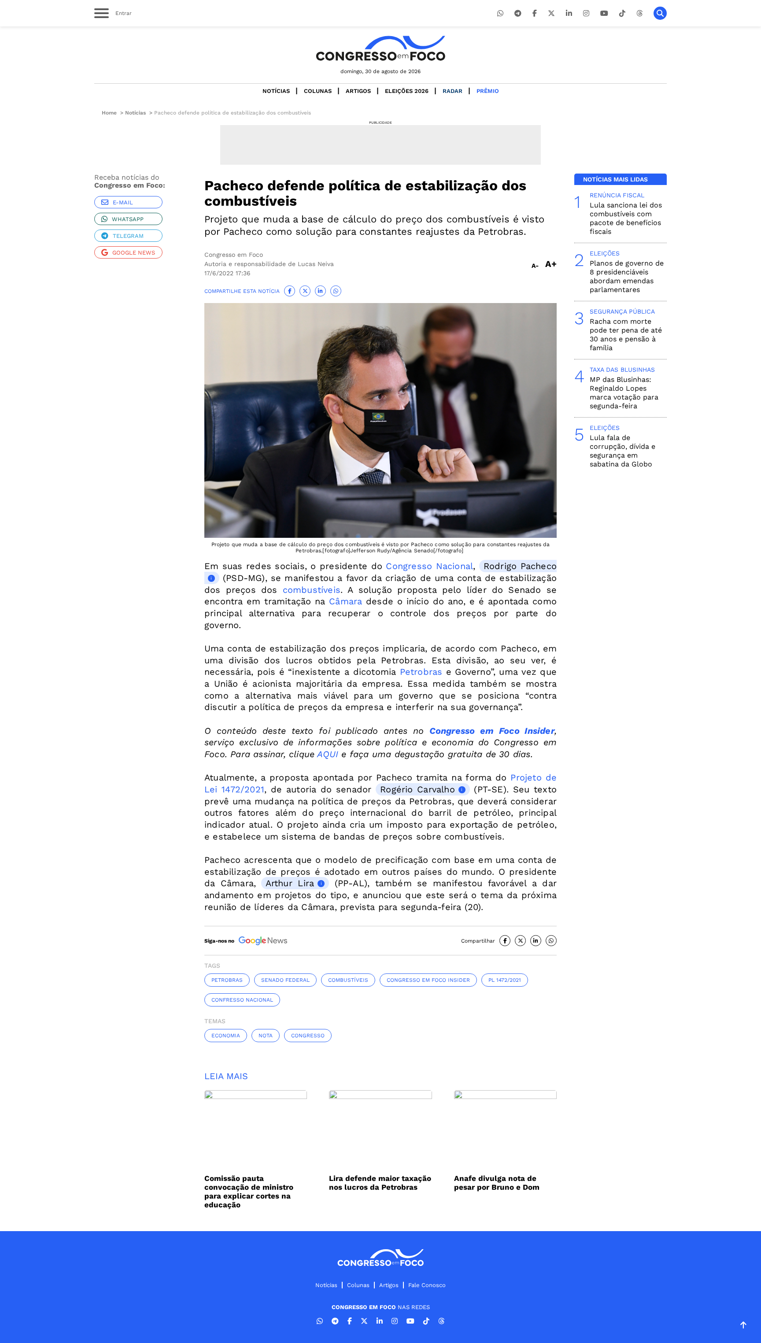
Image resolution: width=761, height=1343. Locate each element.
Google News (133, 252)
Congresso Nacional (429, 566)
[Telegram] (517, 13)
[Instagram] (586, 13)
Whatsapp (128, 219)
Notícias (276, 91)
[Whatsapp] (500, 13)
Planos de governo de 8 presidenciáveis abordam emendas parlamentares (627, 276)
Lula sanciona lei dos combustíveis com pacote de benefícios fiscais (626, 218)
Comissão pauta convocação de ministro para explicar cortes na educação (248, 1191)
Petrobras (421, 671)
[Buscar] (660, 13)
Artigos (358, 91)
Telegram (128, 236)
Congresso (308, 1035)
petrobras (227, 980)
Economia (225, 1035)
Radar (452, 91)
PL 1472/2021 (504, 980)
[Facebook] (534, 13)
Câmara (345, 601)
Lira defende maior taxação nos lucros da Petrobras (380, 1182)
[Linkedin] (569, 13)
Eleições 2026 (407, 91)
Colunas (318, 91)
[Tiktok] (622, 13)
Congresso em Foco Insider (428, 980)
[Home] (380, 48)
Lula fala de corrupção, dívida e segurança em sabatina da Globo (622, 450)
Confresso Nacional (242, 1000)
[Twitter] (551, 13)
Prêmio (488, 91)
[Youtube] (604, 13)
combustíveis (311, 590)
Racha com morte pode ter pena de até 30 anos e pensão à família (626, 334)
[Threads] (639, 13)
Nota (266, 1035)
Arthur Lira (290, 883)
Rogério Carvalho (417, 789)
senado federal (285, 980)
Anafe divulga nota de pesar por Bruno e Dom (496, 1182)
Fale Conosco (427, 1285)
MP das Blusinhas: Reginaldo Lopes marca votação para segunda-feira (624, 392)
